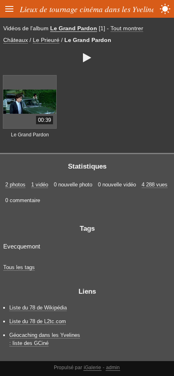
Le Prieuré (46, 40)
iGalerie (92, 367)
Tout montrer (126, 28)
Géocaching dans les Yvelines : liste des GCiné (44, 339)
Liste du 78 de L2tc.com (37, 321)
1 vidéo (39, 185)
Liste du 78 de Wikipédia (38, 308)
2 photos (15, 185)
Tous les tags (19, 267)
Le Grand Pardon (73, 28)
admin (113, 367)
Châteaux (15, 40)
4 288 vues (155, 185)
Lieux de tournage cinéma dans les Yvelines (89, 9)
